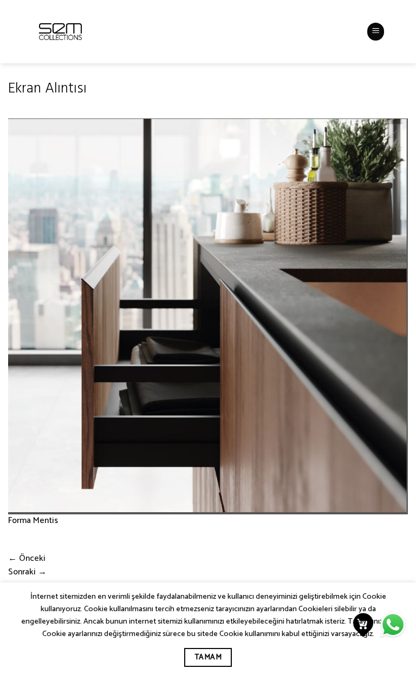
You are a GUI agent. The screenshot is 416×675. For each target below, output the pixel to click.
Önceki (27, 559)
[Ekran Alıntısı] (208, 316)
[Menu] (376, 31)
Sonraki (27, 572)
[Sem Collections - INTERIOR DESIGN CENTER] (60, 31)
